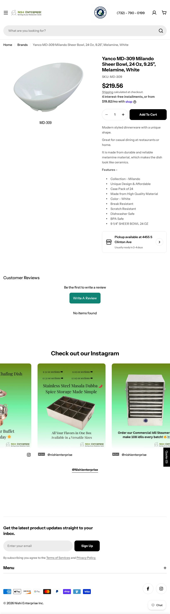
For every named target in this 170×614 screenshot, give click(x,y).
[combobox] (85, 30)
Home (7, 45)
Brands (22, 45)
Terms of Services (58, 558)
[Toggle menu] (5, 12)
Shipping (107, 92)
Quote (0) (167, 457)
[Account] (154, 12)
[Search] (160, 30)
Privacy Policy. (86, 558)
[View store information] (159, 242)
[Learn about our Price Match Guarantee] (100, 13)
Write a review (85, 298)
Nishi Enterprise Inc (29, 603)
